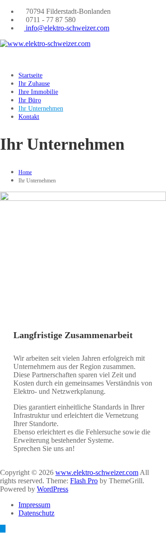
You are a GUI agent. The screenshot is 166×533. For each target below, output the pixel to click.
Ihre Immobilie (38, 91)
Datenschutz (36, 513)
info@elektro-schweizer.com (66, 28)
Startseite (30, 75)
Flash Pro (84, 481)
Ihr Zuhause (34, 83)
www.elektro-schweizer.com (96, 472)
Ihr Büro (29, 100)
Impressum (34, 505)
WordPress (52, 489)
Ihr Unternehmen (40, 108)
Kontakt (28, 116)
